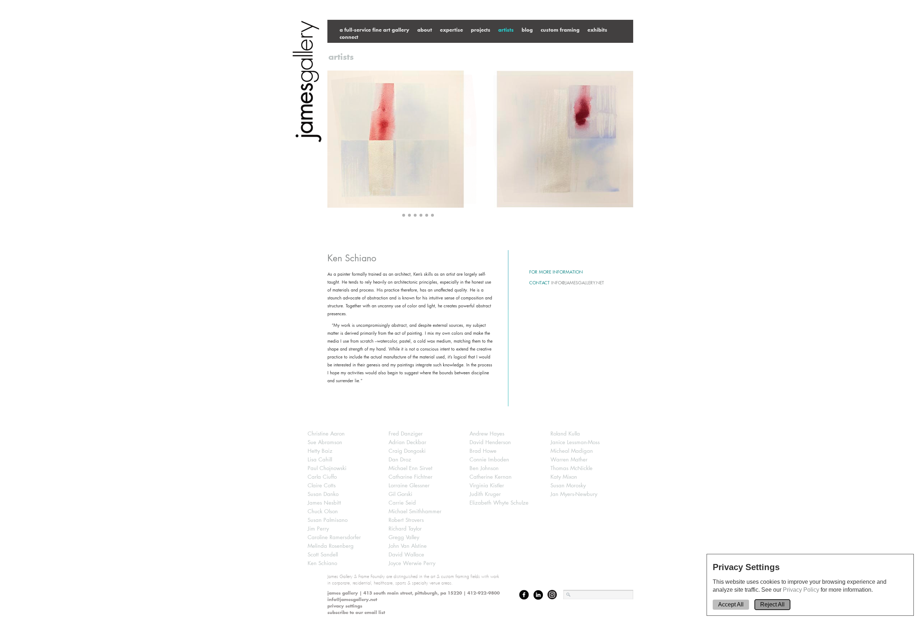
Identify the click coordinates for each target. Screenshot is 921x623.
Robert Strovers (406, 520)
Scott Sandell (323, 555)
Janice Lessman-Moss (575, 442)
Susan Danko (323, 494)
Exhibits (597, 30)
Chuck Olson (323, 512)
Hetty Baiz (320, 451)
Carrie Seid (402, 503)
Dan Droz (400, 460)
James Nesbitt (324, 503)
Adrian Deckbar (407, 442)
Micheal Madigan (571, 451)
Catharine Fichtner (410, 477)
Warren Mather (568, 460)
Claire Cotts (322, 486)
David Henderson (490, 442)
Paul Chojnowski (327, 468)
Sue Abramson (325, 442)
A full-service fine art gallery (374, 30)
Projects (480, 30)
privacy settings (344, 606)
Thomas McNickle (571, 468)
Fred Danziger (406, 434)
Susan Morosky (568, 486)
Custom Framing (560, 30)
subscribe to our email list (356, 612)
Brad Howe (482, 451)
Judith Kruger (485, 494)
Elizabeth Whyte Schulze (498, 503)
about (424, 30)
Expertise (451, 30)
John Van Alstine (408, 546)
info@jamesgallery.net (352, 599)
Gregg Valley (404, 537)
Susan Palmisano (328, 520)
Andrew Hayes (486, 434)
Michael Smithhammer (415, 512)
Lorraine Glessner (409, 486)
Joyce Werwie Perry (412, 563)
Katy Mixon (563, 477)
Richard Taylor (405, 529)
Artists (506, 30)
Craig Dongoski (407, 451)
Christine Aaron (326, 434)
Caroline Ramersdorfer (334, 537)
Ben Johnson (484, 468)
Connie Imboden (489, 460)
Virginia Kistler (486, 486)
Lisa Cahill (320, 460)
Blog (527, 30)
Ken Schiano (322, 563)
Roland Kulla (565, 434)
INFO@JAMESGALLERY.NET (577, 282)
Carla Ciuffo (322, 477)
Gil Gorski (400, 494)
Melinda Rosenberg (331, 546)
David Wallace (406, 555)
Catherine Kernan (490, 477)
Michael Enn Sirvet (410, 468)
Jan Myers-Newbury (573, 494)
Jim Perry (318, 529)
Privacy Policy (802, 590)
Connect (349, 37)
